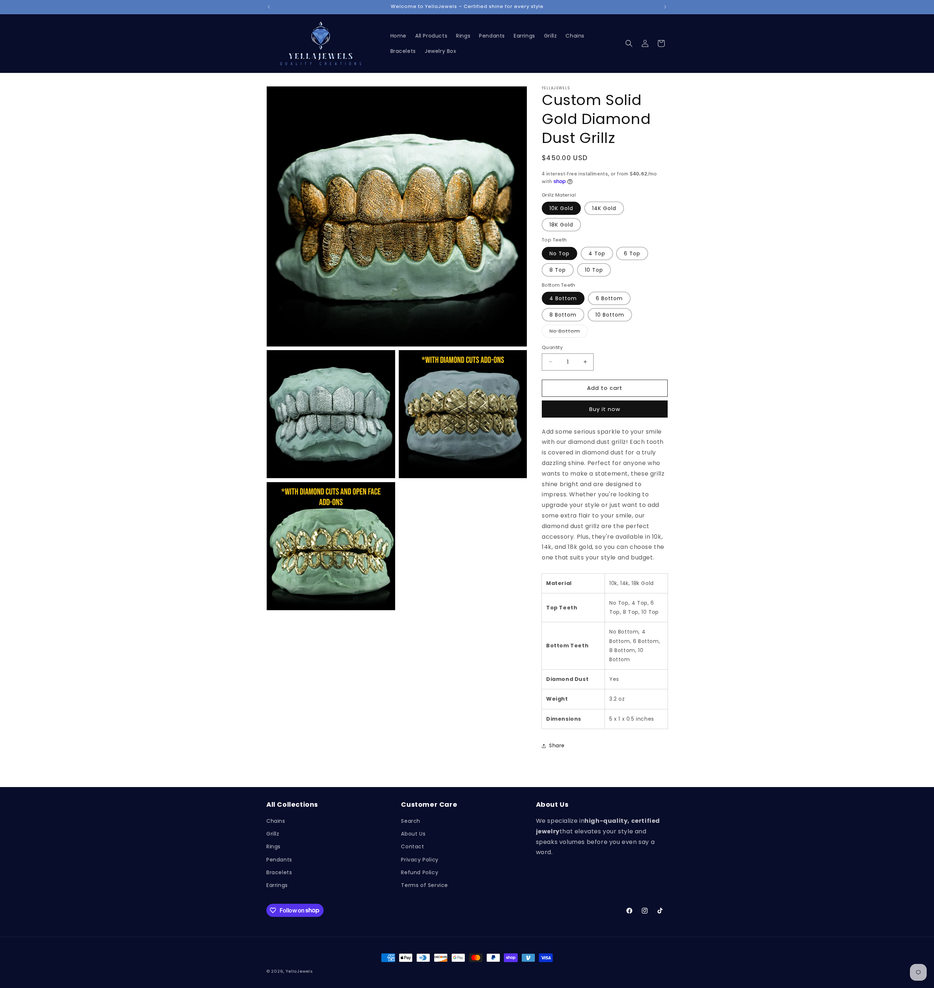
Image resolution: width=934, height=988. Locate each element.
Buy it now (604, 409)
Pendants (279, 859)
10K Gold (561, 208)
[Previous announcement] (269, 7)
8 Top (557, 270)
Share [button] (557, 745)
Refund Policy (419, 872)
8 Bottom (562, 314)
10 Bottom (609, 314)
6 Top (632, 253)
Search (410, 821)
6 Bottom (609, 298)
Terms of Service (424, 885)
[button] (629, 43)
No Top (559, 253)
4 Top (596, 253)
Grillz (272, 834)
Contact (412, 847)
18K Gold (561, 224)
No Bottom (568, 332)
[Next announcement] (665, 7)
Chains (275, 821)
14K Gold (604, 208)
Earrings (277, 885)
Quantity (552, 347)
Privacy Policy (419, 859)
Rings (273, 847)
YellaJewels (299, 971)
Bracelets (279, 872)
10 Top (594, 270)
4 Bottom (563, 298)
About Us (413, 834)
